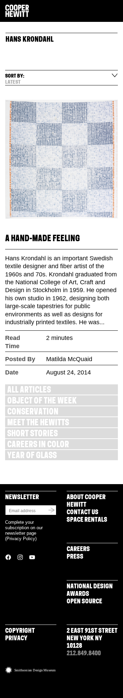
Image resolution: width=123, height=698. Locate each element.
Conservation (32, 412)
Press (75, 557)
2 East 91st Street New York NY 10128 (92, 638)
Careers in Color (38, 445)
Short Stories (32, 434)
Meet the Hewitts (38, 423)
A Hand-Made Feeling (42, 239)
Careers (78, 550)
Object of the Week (42, 402)
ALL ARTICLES (29, 391)
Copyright (20, 631)
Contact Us (82, 513)
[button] (115, 11)
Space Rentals (87, 520)
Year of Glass (32, 456)
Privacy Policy (20, 538)
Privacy (16, 639)
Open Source (84, 602)
